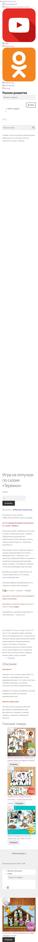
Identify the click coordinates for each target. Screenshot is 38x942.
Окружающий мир (22, 641)
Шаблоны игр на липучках (12, 138)
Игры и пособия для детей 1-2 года (15, 636)
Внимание (15, 633)
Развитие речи (26, 647)
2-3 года (14, 630)
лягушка (21, 652)
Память (5, 644)
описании (12, 599)
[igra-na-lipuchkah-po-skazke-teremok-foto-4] (19, 260)
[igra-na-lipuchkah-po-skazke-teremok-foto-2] (19, 193)
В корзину (8, 503)
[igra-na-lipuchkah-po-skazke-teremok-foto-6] (19, 391)
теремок (23, 655)
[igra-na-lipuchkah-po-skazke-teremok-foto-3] (19, 227)
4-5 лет (27, 630)
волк (10, 652)
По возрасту (13, 644)
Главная (5, 135)
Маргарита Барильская (23, 510)
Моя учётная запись (14, 871)
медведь (28, 652)
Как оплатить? (10, 1)
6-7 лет (8, 633)
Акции (2, 1)
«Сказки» (28, 590)
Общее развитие (8, 641)
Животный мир (26, 633)
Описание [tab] (11, 658)
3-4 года (21, 630)
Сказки (9, 650)
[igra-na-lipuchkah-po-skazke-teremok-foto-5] (19, 294)
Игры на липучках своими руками (22, 135)
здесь (17, 607)
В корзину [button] (14, 764)
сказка (10, 655)
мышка (5, 655)
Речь (4, 650)
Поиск (9, 874)
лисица (15, 652)
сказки (16, 655)
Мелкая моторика (28, 639)
